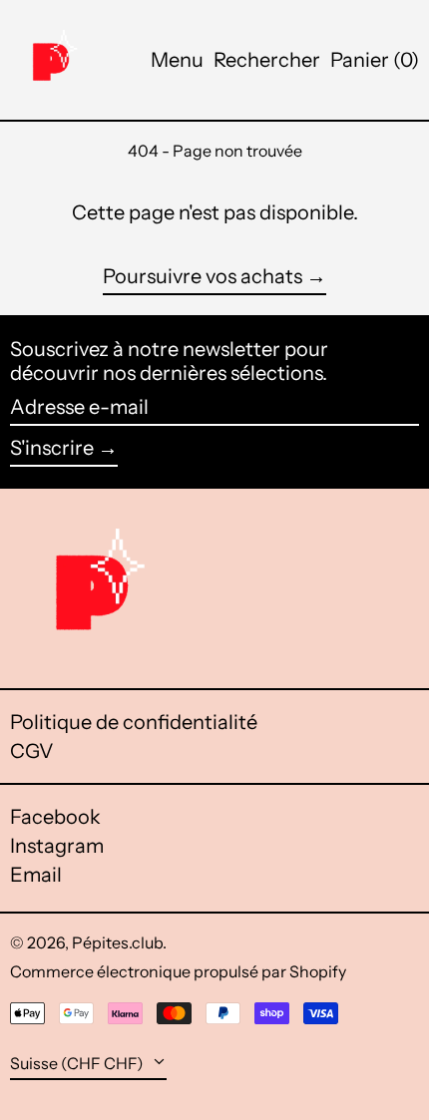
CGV (32, 751)
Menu (177, 60)
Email (36, 875)
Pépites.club (117, 942)
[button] (267, 60)
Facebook (55, 817)
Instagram (57, 846)
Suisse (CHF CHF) (78, 1063)
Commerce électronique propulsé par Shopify (178, 971)
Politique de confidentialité (133, 722)
